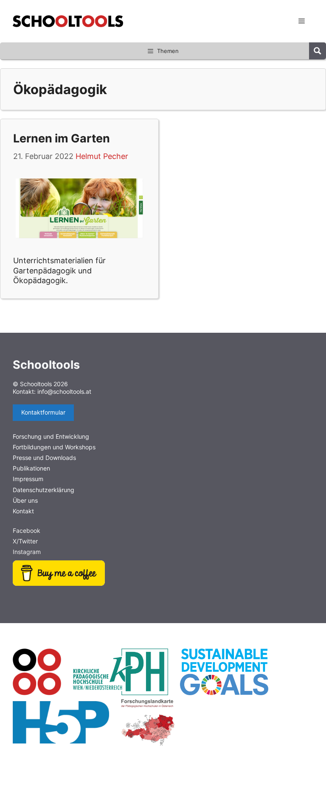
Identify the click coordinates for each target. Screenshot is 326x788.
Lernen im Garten (61, 138)
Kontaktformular (43, 412)
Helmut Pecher (102, 156)
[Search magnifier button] (317, 50)
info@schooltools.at (64, 391)
